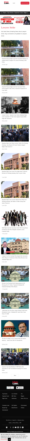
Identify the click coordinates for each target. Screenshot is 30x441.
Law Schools (14, 393)
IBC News (14, 396)
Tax (22, 393)
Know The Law (24, 398)
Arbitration (14, 398)
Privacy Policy (4, 439)
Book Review (14, 407)
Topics (4, 12)
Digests (22, 396)
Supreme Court (18, 12)
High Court (27, 12)
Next (15, 375)
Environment (24, 405)
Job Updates (14, 405)
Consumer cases (5, 405)
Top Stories (10, 12)
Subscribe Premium (25, 3)
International (5, 410)
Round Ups (4, 407)
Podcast (22, 407)
